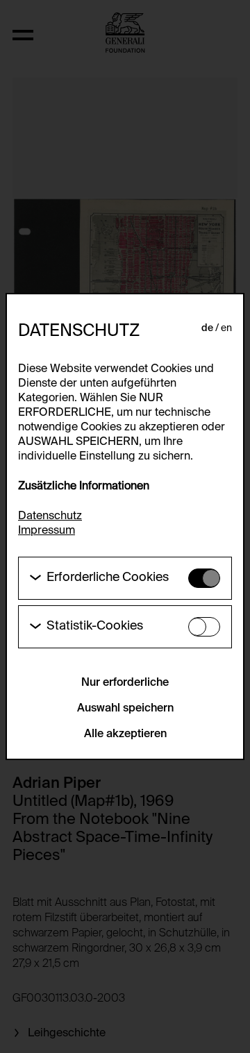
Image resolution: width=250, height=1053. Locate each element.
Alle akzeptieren (125, 734)
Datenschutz (50, 516)
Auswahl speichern (125, 708)
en (226, 328)
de (207, 328)
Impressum (46, 531)
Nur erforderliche (125, 683)
